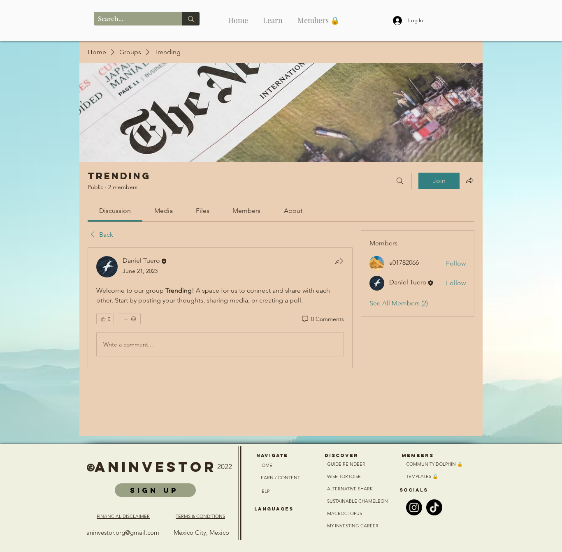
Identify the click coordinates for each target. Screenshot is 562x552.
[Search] (400, 181)
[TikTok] (434, 507)
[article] (220, 307)
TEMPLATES (419, 476)
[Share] (339, 261)
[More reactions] (130, 319)
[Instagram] (414, 507)
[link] (115, 211)
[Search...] (191, 18)
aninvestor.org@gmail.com (122, 532)
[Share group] (469, 180)
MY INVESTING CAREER (353, 526)
